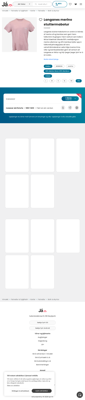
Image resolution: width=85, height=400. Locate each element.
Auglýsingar (42, 337)
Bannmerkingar (42, 364)
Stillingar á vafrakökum (20, 391)
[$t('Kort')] (75, 4)
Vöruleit (5, 11)
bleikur (48, 66)
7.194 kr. (68, 99)
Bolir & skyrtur (53, 11)
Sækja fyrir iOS (42, 322)
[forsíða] (7, 4)
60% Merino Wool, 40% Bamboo (57, 71)
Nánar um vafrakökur (13, 385)
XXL (78, 81)
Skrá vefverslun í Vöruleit (42, 354)
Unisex (48, 76)
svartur (70, 66)
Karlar (32, 11)
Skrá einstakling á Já (42, 361)
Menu (81, 4)
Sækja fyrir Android (42, 328)
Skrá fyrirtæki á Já (42, 357)
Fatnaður (41, 11)
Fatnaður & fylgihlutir (19, 11)
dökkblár (59, 66)
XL (64, 81)
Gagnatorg (42, 341)
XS (71, 81)
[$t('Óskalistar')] (70, 4)
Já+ (42, 344)
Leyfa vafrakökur (41, 391)
